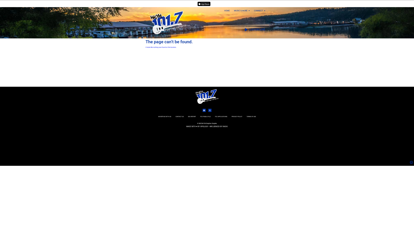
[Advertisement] (70, 70)
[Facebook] (204, 110)
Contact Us (180, 116)
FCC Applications (221, 116)
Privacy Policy (237, 116)
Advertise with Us (164, 116)
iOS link (204, 4)
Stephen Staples (211, 123)
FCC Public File (205, 116)
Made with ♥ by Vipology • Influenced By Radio (207, 126)
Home (227, 10)
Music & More (240, 10)
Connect (258, 10)
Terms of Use (251, 116)
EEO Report (192, 116)
